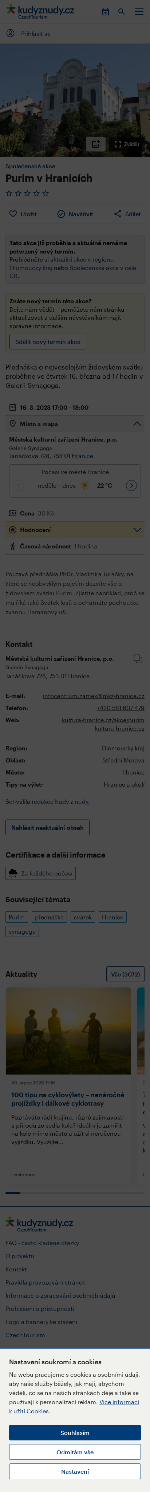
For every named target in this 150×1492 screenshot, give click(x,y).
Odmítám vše (75, 1451)
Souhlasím (75, 1432)
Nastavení (75, 1471)
